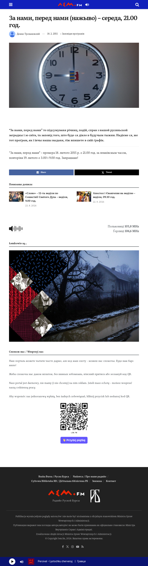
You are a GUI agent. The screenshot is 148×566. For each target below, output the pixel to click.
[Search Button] (137, 4)
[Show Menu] (10, 4)
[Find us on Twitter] (67, 546)
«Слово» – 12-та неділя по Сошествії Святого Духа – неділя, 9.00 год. (46, 197)
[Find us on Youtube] (77, 546)
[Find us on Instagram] (72, 546)
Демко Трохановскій (28, 33)
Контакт (111, 481)
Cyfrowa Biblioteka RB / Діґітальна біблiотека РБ (59, 481)
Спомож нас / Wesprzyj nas (26, 351)
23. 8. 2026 (30, 205)
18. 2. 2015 (52, 33)
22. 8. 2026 (98, 202)
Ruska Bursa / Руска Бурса (53, 476)
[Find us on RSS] (82, 546)
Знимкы (97, 481)
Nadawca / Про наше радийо (89, 476)
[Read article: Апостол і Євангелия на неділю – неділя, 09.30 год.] (84, 196)
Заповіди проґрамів (73, 33)
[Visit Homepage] (70, 4)
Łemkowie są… (18, 243)
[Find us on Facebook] (63, 546)
